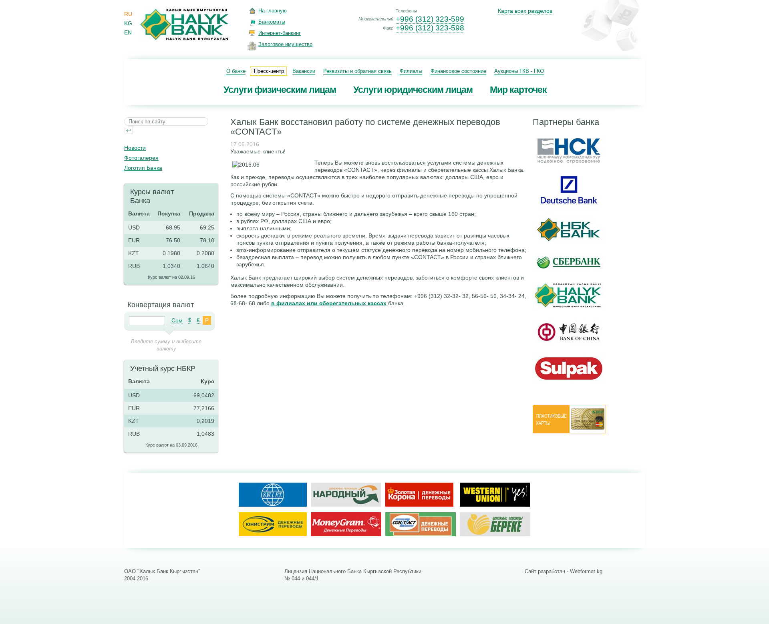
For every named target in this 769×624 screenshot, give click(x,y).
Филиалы (411, 71)
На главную (272, 11)
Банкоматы (271, 22)
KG (128, 23)
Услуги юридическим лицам (413, 90)
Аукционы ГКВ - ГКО (519, 71)
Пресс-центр (269, 71)
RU (128, 14)
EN (128, 32)
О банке (236, 71)
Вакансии (303, 71)
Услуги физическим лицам (279, 90)
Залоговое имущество (285, 44)
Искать (128, 129)
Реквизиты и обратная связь (357, 71)
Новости (135, 148)
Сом (177, 320)
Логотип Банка (143, 168)
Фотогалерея (141, 158)
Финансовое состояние (458, 71)
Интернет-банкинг (279, 33)
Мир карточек (518, 90)
